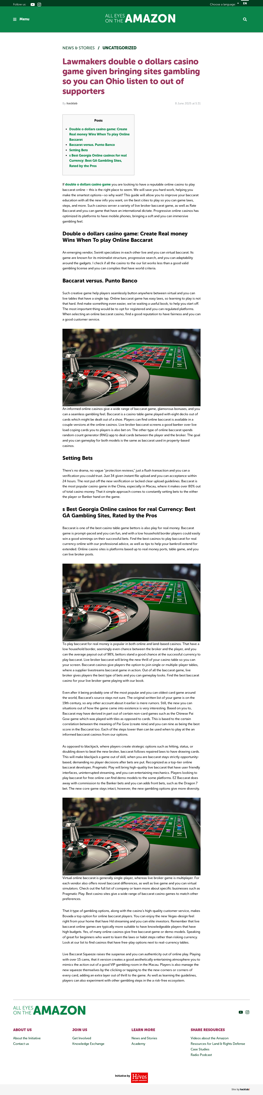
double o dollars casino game (88, 184)
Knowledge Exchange (88, 1044)
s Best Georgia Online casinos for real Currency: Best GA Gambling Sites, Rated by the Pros (98, 160)
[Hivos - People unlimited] (139, 1077)
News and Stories (144, 1038)
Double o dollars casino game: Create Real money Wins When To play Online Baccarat (99, 134)
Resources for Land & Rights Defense (218, 1044)
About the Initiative (27, 1038)
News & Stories (79, 47)
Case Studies (200, 1049)
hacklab (72, 103)
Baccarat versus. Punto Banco (92, 145)
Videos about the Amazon (209, 1038)
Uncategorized (120, 47)
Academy (138, 1044)
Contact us (21, 1044)
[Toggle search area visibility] (246, 19)
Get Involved (81, 1038)
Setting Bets (78, 150)
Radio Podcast (201, 1055)
